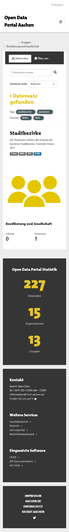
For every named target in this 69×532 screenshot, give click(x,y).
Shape (14, 154)
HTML (37, 154)
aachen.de (33, 501)
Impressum (33, 496)
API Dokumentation (22, 461)
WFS (30, 154)
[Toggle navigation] (61, 22)
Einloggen (57, 5)
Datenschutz (33, 506)
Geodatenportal (19, 421)
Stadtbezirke (25, 133)
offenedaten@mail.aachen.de (27, 394)
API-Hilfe (15, 465)
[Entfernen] (33, 112)
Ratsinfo (15, 426)
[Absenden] (55, 72)
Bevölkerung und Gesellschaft (23, 46)
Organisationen (34, 323)
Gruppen (26, 42)
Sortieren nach (18, 84)
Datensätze (21, 58)
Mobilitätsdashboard (22, 434)
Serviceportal (17, 430)
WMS (22, 154)
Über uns (42, 58)
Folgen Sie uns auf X (22, 398)
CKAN (13, 457)
